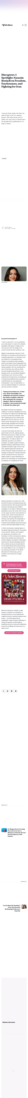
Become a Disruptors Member (14, 632)
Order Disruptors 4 (14, 570)
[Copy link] (16, 691)
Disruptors (4, 158)
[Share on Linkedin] (12, 691)
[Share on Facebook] (8, 691)
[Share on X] (3, 691)
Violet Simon (8, 227)
